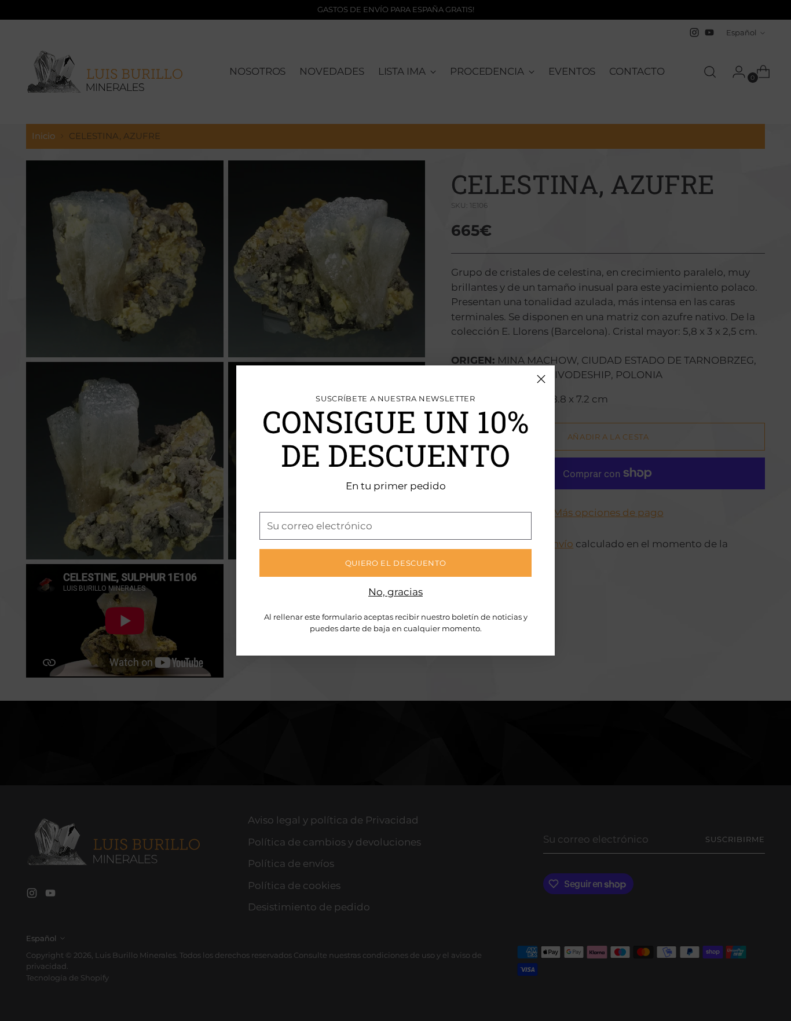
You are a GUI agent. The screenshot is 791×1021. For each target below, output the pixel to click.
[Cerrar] (541, 379)
